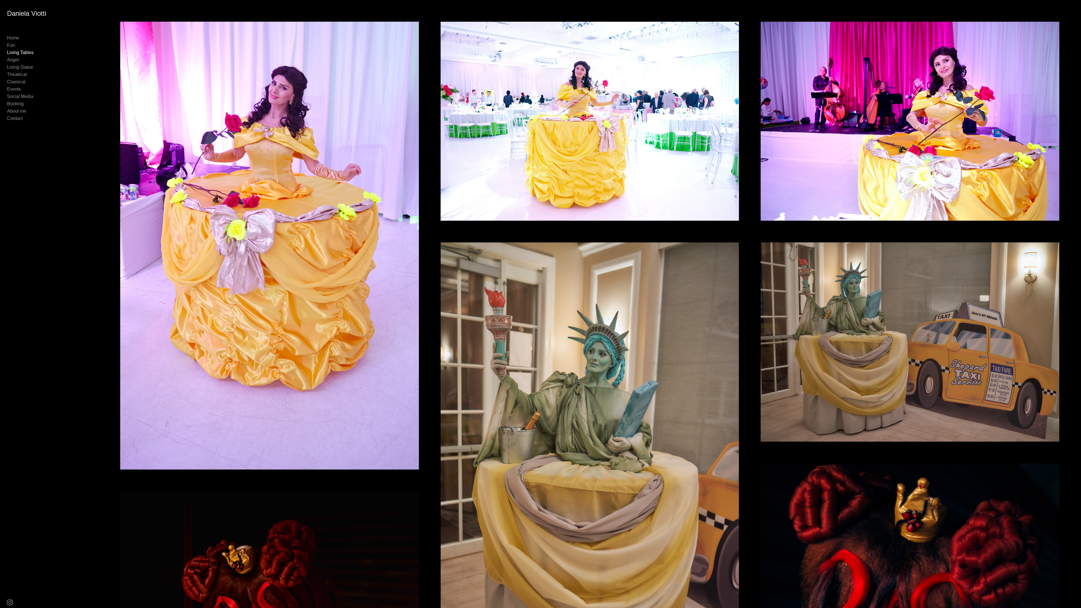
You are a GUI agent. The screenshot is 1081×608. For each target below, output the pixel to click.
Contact (15, 118)
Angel (13, 59)
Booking (15, 103)
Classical (16, 81)
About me (16, 111)
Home (13, 37)
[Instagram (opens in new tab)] (10, 602)
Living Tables (20, 52)
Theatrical (17, 74)
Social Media (20, 96)
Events (14, 89)
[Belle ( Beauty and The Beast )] (269, 246)
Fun (11, 45)
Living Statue (20, 67)
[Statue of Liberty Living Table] (910, 342)
